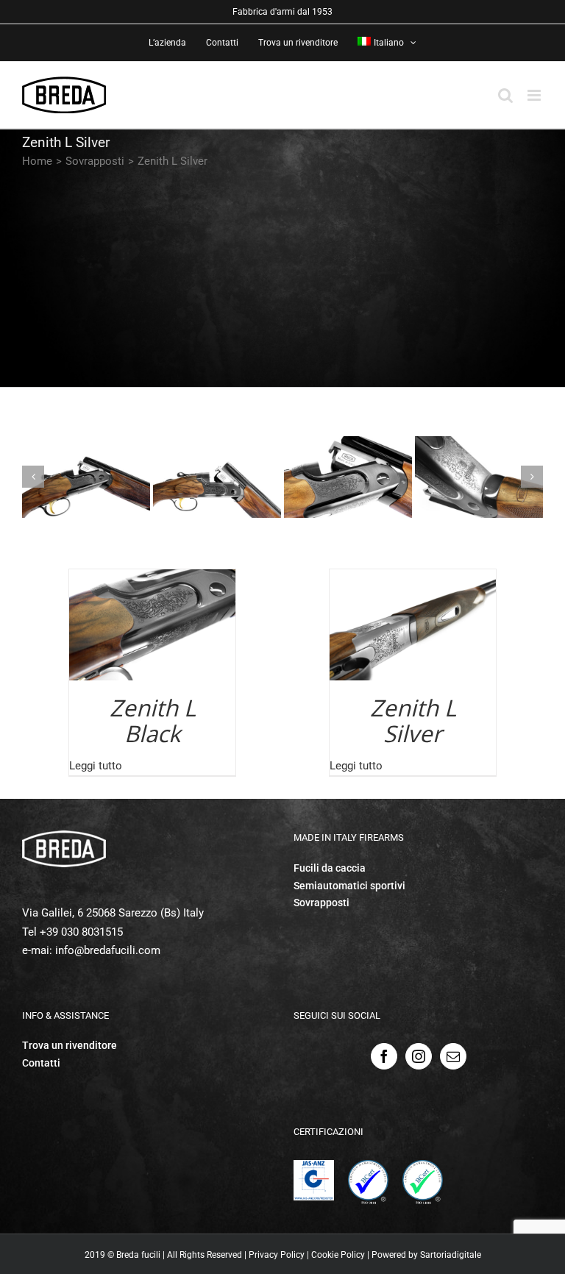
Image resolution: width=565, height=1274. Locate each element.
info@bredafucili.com (107, 950)
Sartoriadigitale (450, 1255)
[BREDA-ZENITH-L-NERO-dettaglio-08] (479, 477)
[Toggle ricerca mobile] (505, 95)
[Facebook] (384, 1056)
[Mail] (453, 1056)
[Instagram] (418, 1056)
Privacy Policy (277, 1255)
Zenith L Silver (413, 720)
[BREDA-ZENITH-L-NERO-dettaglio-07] (348, 477)
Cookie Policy (338, 1255)
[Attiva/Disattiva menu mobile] (535, 95)
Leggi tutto (95, 765)
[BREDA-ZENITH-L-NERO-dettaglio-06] (217, 477)
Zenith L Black (153, 720)
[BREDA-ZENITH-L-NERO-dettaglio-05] (86, 477)
